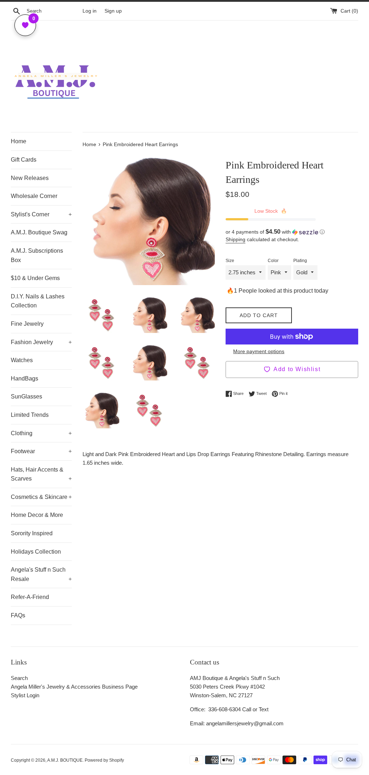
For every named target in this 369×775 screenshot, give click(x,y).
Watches (22, 360)
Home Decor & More (37, 515)
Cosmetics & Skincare (41, 497)
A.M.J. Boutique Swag (39, 232)
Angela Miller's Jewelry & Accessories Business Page (74, 687)
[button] (292, 232)
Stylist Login (25, 695)
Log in (90, 11)
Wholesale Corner (34, 196)
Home (18, 141)
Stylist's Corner (41, 214)
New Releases (30, 178)
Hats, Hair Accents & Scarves (41, 474)
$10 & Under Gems (35, 278)
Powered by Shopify (104, 760)
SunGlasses (26, 396)
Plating (300, 260)
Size (230, 260)
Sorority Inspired (32, 533)
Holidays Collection (36, 552)
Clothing (41, 433)
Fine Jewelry (27, 324)
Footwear (41, 451)
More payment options (258, 351)
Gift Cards (23, 160)
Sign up (113, 11)
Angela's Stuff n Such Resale (41, 574)
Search (19, 678)
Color (273, 260)
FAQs (18, 615)
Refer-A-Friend (30, 597)
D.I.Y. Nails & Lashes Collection (38, 301)
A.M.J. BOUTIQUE (65, 760)
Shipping (235, 239)
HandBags (24, 378)
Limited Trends (30, 415)
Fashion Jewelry (41, 342)
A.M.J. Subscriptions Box (37, 255)
